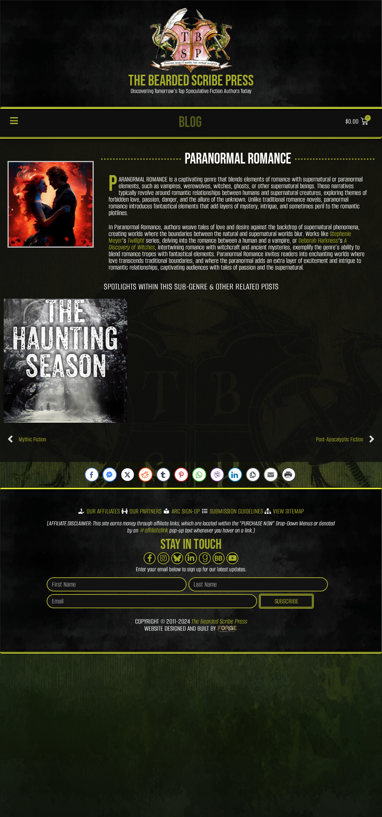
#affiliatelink (154, 530)
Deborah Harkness (318, 240)
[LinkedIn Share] (235, 474)
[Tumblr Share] (163, 474)
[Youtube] (232, 558)
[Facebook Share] (92, 474)
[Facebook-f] (150, 558)
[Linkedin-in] (191, 558)
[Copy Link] (253, 474)
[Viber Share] (217, 474)
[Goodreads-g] (205, 558)
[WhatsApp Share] (199, 474)
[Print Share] (289, 474)
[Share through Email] (271, 474)
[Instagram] (163, 558)
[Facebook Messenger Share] (110, 474)
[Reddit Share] (145, 474)
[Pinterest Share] (181, 474)
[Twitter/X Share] (127, 474)
